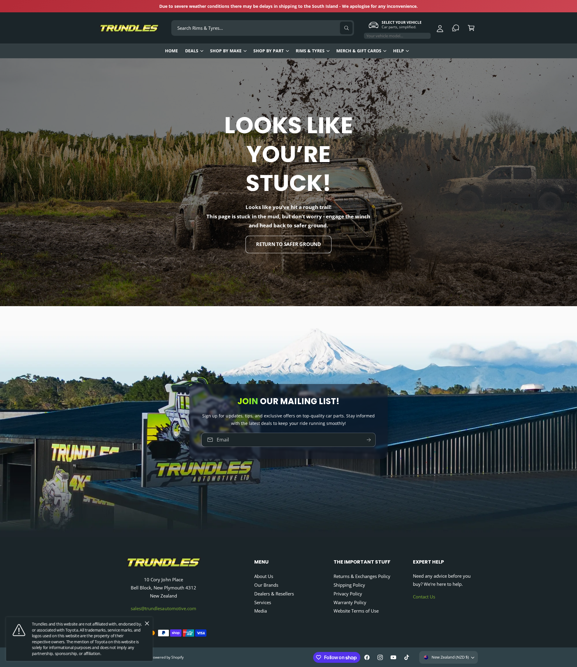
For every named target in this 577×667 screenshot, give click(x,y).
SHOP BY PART (268, 51)
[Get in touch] (455, 28)
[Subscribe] (368, 440)
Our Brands (266, 585)
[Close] (147, 624)
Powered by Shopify (167, 657)
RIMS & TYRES (310, 51)
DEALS (191, 51)
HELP (398, 51)
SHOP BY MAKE (226, 51)
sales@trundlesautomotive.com (163, 608)
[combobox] (262, 28)
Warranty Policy (350, 602)
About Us (263, 576)
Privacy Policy (348, 594)
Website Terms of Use (356, 611)
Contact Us (424, 597)
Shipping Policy (349, 585)
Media (260, 611)
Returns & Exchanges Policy (362, 576)
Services (262, 602)
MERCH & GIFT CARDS (358, 51)
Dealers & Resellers (274, 594)
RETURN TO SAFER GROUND (288, 244)
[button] (471, 28)
